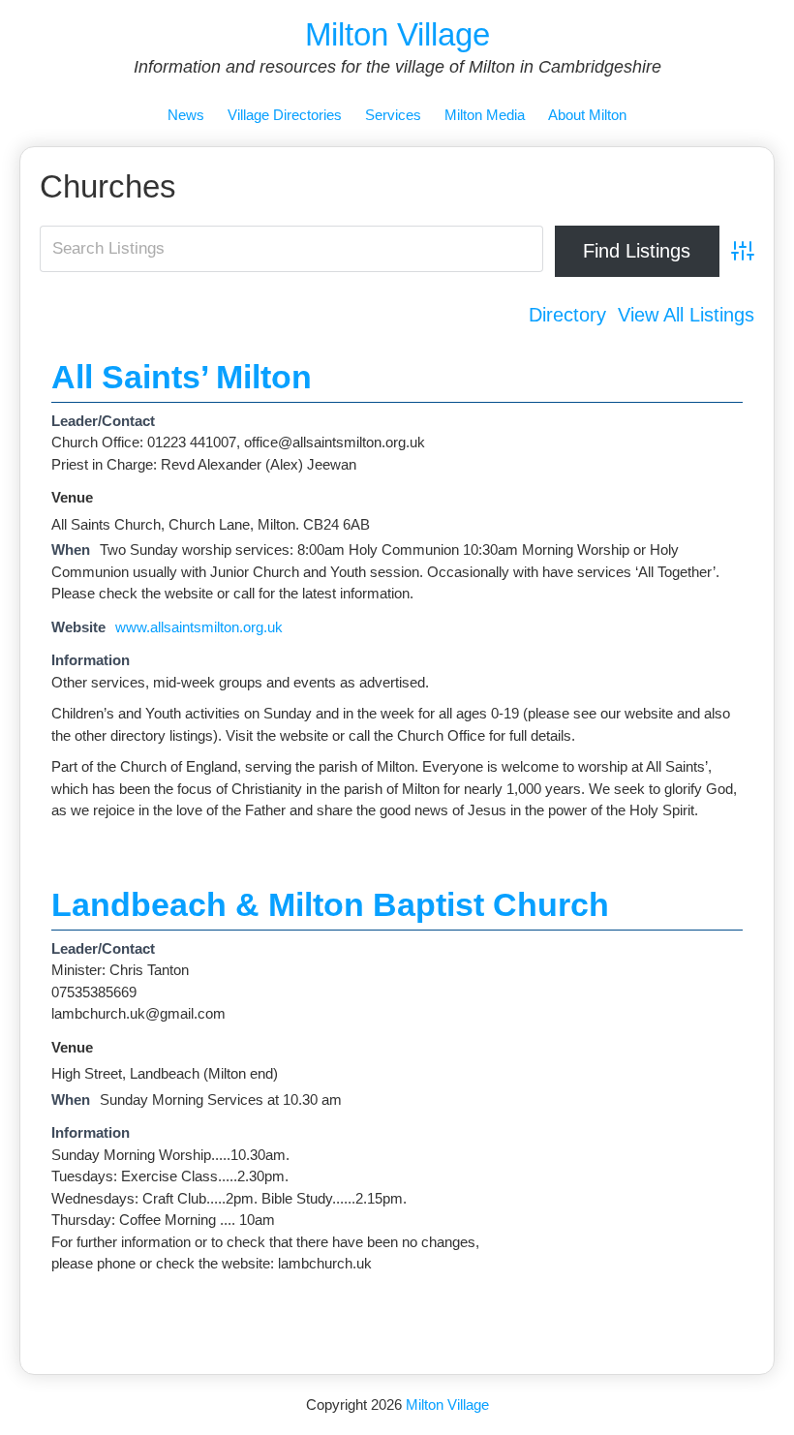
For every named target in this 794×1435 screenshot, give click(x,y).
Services (393, 115)
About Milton (587, 115)
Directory (567, 314)
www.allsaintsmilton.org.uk (199, 627)
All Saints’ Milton (181, 376)
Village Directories (285, 115)
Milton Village (397, 34)
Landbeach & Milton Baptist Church (330, 904)
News (186, 115)
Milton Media (484, 115)
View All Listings (686, 314)
